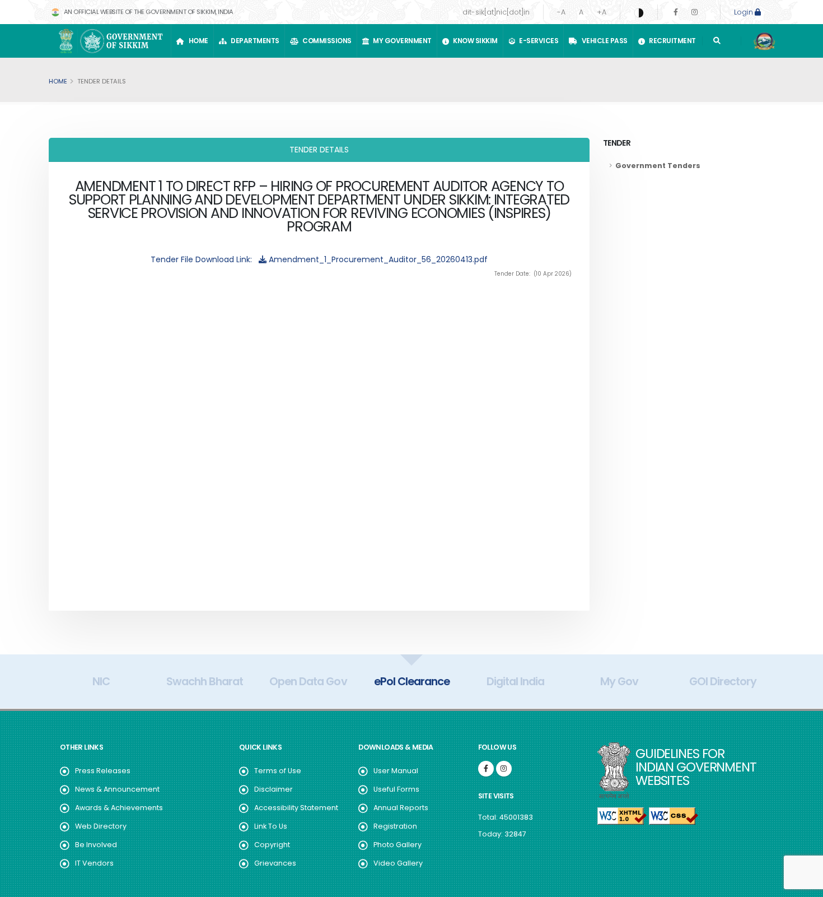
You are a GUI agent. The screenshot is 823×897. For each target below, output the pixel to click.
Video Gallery (398, 863)
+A (601, 12)
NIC (101, 681)
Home (197, 40)
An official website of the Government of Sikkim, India (147, 11)
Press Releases (102, 770)
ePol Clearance (412, 681)
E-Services (537, 40)
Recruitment (671, 40)
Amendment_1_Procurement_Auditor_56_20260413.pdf (377, 259)
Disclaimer (273, 789)
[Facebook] (676, 12)
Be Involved (96, 844)
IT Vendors (94, 863)
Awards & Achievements (119, 807)
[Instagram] (694, 12)
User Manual (395, 770)
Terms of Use (277, 770)
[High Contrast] (639, 12)
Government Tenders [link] (657, 165)
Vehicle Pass (603, 40)
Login (744, 12)
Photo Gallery (397, 844)
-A (561, 12)
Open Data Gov (308, 681)
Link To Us (270, 826)
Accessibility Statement (296, 807)
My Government (401, 40)
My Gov (619, 681)
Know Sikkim (474, 40)
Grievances (275, 863)
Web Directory (101, 826)
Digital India (515, 681)
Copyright (272, 844)
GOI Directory (722, 681)
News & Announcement (117, 789)
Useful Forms (396, 789)
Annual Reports (400, 807)
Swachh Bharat (204, 681)
